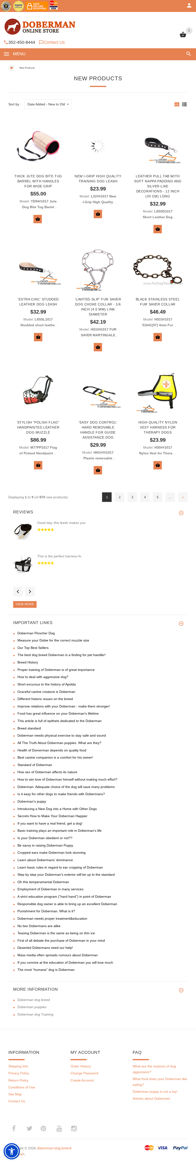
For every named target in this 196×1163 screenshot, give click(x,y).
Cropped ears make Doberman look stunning (51, 852)
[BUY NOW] (37, 219)
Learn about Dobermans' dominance (45, 860)
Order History (81, 1066)
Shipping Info (18, 1066)
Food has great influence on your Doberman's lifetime (58, 713)
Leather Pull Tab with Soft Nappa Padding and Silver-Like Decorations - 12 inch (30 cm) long (157, 186)
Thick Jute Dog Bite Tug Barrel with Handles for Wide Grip (38, 181)
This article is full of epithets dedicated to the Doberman (59, 721)
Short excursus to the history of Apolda (46, 684)
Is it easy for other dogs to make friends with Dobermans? (61, 794)
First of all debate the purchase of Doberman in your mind (61, 940)
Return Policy (18, 1080)
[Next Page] (183, 497)
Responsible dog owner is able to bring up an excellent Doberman (67, 904)
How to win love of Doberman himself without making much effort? (67, 779)
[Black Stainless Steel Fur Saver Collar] (157, 269)
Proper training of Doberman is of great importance (56, 670)
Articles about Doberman (151, 1098)
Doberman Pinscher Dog (36, 633)
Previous (18, 591)
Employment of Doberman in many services (50, 889)
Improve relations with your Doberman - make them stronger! (63, 706)
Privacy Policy (18, 1073)
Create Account (82, 1080)
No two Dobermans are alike (38, 926)
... (170, 497)
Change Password (84, 1073)
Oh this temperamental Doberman (43, 882)
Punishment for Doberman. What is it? (46, 911)
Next (30, 591)
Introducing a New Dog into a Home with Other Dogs (57, 809)
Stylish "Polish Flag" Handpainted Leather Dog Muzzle (38, 427)
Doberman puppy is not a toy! (155, 1091)
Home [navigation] (11, 68)
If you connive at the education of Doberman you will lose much (65, 962)
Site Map (15, 1094)
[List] (184, 104)
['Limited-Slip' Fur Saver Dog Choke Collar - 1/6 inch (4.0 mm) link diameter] (98, 269)
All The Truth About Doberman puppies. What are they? (59, 743)
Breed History (27, 662)
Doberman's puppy (31, 801)
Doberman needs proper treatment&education (52, 918)
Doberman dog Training (35, 1014)
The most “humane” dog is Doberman (46, 970)
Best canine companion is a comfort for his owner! (55, 757)
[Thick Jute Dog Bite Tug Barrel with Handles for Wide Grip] (38, 146)
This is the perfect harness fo (59, 556)
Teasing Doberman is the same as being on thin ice (56, 933)
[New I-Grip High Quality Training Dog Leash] (98, 146)
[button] (188, 53)
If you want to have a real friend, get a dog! (49, 823)
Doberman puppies (31, 1007)
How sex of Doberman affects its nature (47, 772)
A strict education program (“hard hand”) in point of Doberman (64, 896)
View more (25, 604)
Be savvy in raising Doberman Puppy (45, 845)
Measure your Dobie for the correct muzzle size (53, 640)
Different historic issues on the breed (45, 699)
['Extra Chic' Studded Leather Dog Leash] (38, 269)
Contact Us (54, 42)
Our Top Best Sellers (33, 648)
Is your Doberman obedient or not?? (44, 838)
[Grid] (176, 104)
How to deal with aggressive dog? (42, 677)
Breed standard (29, 728)
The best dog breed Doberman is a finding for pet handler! (61, 655)
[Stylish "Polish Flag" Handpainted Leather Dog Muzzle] (38, 392)
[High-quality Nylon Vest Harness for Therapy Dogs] (157, 392)
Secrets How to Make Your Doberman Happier (52, 816)
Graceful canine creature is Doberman (46, 692)
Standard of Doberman (34, 765)
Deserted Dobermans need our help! (45, 948)
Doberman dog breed (33, 1000)
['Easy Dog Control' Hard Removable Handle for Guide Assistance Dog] (98, 392)
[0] (183, 37)
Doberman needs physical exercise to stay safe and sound (61, 735)
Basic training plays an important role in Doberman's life (59, 830)
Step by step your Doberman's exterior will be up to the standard (66, 874)
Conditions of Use (21, 1087)
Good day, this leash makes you (61, 523)
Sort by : (14, 104)
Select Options (98, 214)
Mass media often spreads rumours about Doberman (57, 955)
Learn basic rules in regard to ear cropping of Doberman (60, 867)
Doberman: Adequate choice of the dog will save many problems (66, 787)
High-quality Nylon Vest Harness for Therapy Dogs (157, 427)
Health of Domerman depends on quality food (51, 750)
